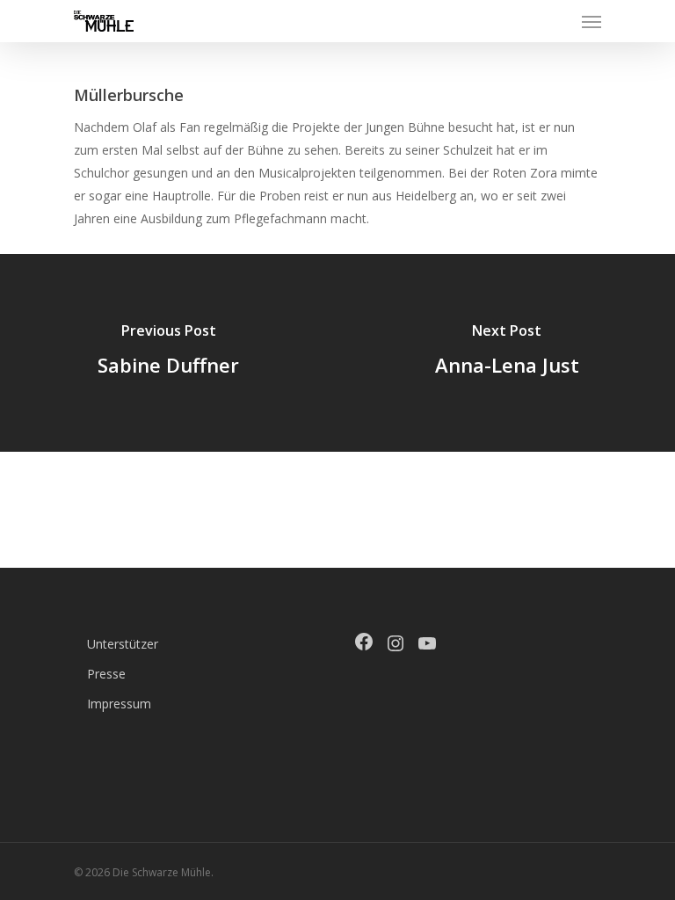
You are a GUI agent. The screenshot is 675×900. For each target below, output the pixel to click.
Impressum (119, 703)
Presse (106, 673)
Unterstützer (122, 643)
